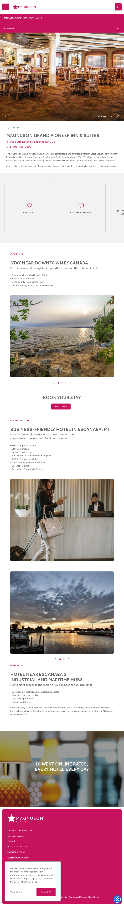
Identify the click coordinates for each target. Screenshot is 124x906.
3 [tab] (65, 383)
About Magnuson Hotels (21, 831)
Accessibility (61, 897)
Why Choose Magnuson (15, 836)
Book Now (61, 406)
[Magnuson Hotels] (24, 7)
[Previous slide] (54, 383)
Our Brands (11, 841)
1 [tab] (59, 383)
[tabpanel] (62, 336)
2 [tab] (62, 383)
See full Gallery (103, 116)
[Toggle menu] (5, 7)
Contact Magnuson (18, 858)
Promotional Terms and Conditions (84, 897)
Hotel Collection (17, 846)
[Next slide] (70, 383)
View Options (17, 892)
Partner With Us (16, 852)
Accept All (46, 892)
